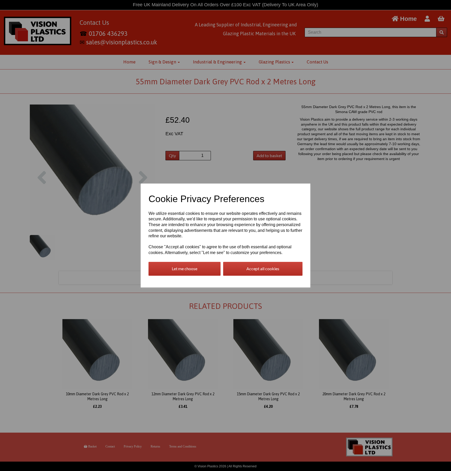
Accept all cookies (262, 268)
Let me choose (184, 268)
